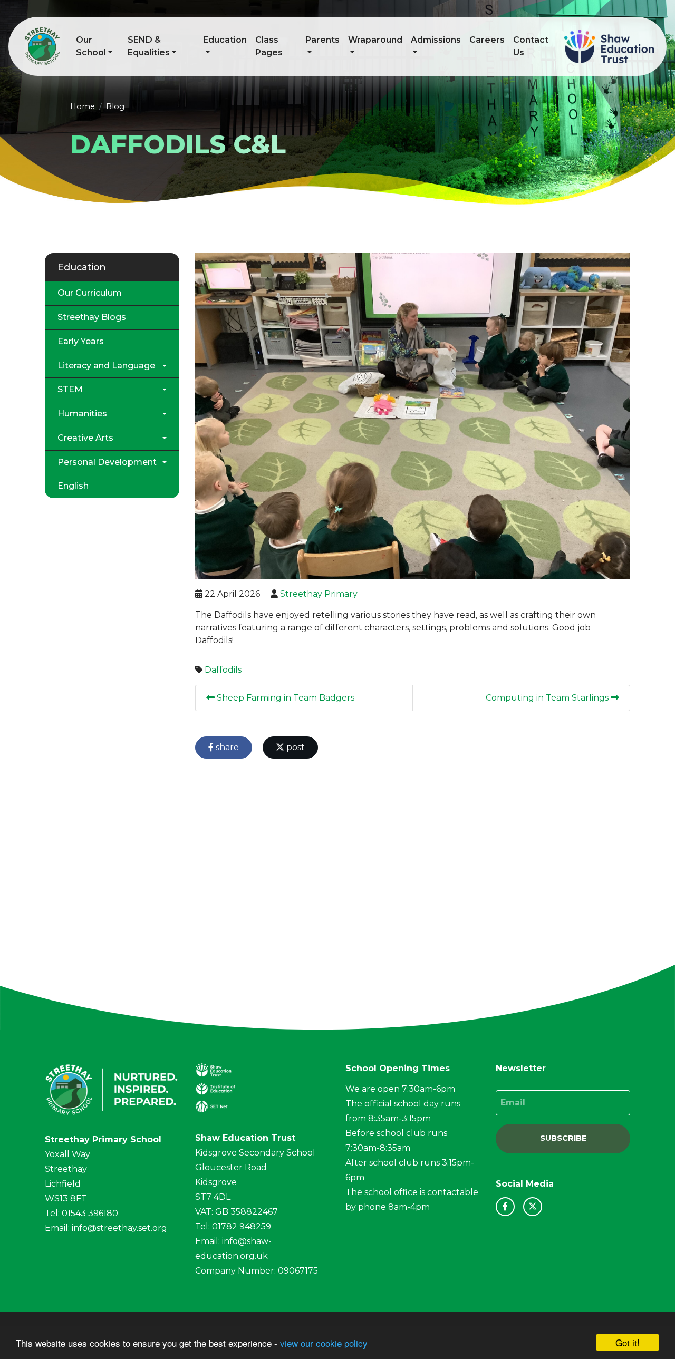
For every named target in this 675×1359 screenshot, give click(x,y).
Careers (487, 40)
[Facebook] (505, 1206)
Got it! (627, 1342)
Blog (115, 106)
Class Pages (269, 46)
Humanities (82, 414)
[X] (532, 1206)
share (226, 747)
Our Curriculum (89, 293)
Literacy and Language (106, 366)
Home (82, 106)
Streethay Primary (319, 594)
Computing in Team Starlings (548, 698)
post (294, 747)
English (73, 486)
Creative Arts (85, 438)
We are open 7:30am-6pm (400, 1089)
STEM (70, 389)
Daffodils (223, 670)
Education (225, 40)
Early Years (80, 341)
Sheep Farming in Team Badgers (284, 698)
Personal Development (107, 462)
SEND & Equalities (149, 46)
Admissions (436, 40)
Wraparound (375, 40)
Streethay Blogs (91, 317)
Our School (91, 46)
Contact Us (530, 46)
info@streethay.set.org (119, 1228)
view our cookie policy (324, 1343)
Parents (322, 40)
